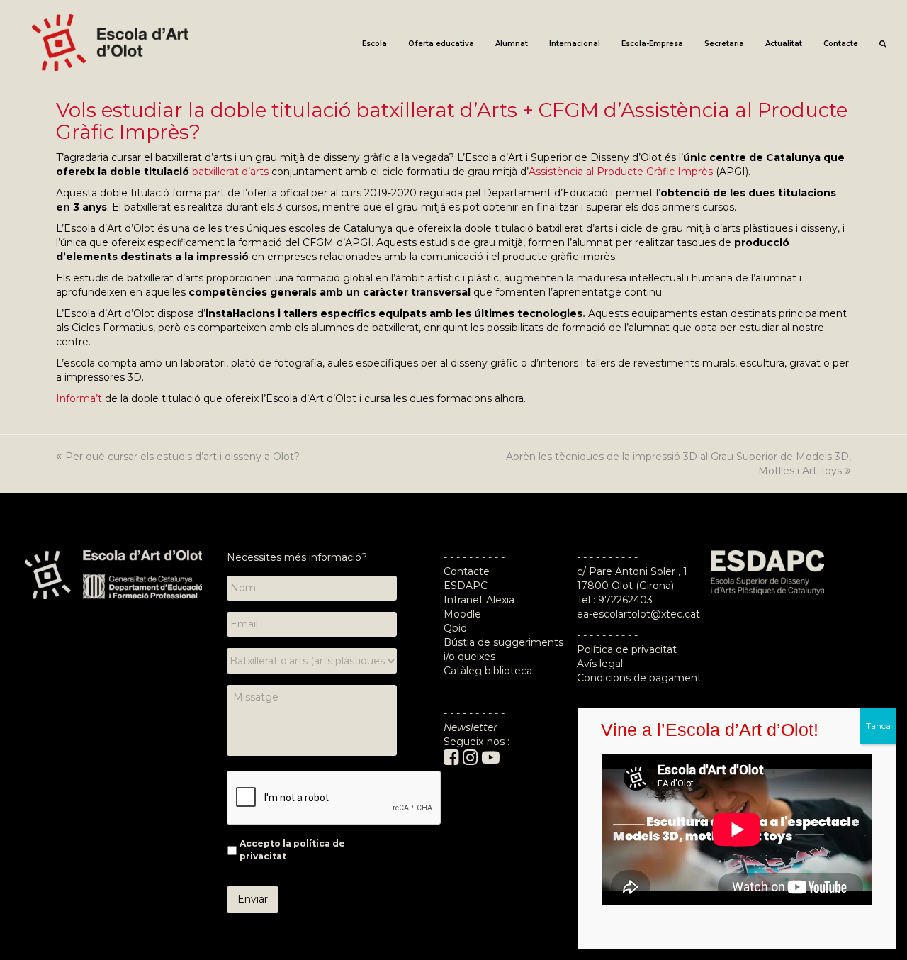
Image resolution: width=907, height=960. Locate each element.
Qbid (455, 628)
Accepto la (292, 849)
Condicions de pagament (639, 677)
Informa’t (79, 398)
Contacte (467, 571)
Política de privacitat (627, 649)
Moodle (464, 614)
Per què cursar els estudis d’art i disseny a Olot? (182, 456)
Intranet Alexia (479, 599)
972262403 (625, 599)
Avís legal (600, 663)
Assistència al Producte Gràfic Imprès (621, 171)
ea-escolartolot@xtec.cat (638, 614)
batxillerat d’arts (230, 171)
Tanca (878, 725)
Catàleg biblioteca (488, 670)
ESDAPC (466, 585)
